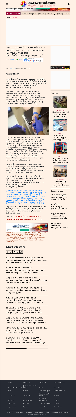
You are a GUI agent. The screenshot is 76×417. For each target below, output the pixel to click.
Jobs (9, 391)
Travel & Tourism (45, 404)
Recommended (57, 191)
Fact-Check (11, 404)
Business (57, 387)
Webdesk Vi (12, 68)
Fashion (26, 404)
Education (11, 396)
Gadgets (57, 396)
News (41, 387)
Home (8, 18)
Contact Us (42, 383)
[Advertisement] (38, 32)
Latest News (43, 407)
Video (56, 400)
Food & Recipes (44, 391)
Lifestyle (11, 400)
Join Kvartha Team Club (30, 386)
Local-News (27, 400)
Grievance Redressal (15, 387)
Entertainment (59, 391)
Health (15, 18)
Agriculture (12, 407)
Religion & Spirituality (43, 399)
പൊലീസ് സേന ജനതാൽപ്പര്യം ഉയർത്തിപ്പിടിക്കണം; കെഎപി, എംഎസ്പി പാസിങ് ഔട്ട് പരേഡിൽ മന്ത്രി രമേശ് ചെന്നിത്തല (26, 219)
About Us (26, 383)
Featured (54, 93)
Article (56, 404)
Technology (27, 396)
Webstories (58, 407)
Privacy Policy (59, 383)
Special (25, 407)
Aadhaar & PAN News (44, 395)
